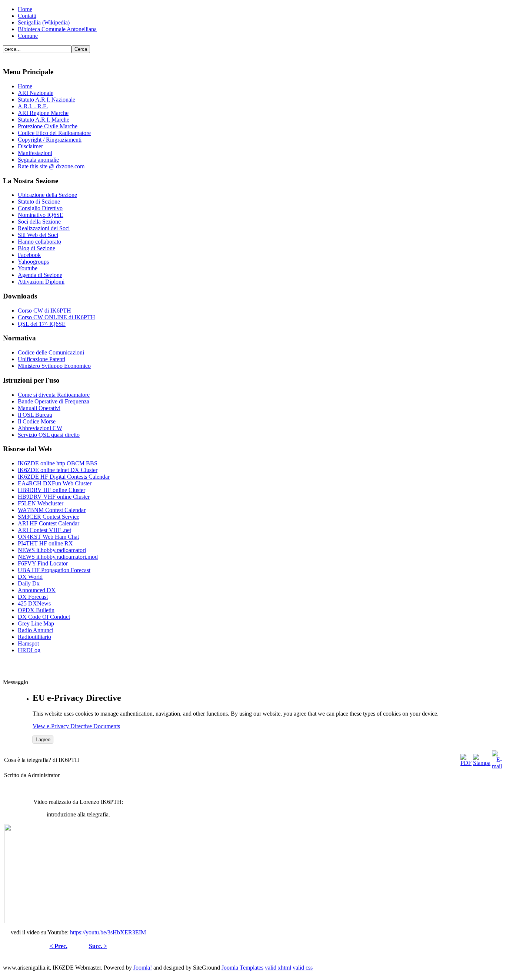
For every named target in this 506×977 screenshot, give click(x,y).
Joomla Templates (242, 967)
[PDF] (466, 763)
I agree (43, 739)
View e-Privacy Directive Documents (76, 726)
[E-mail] (497, 766)
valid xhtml (278, 967)
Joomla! (142, 967)
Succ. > (98, 946)
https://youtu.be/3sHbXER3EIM (108, 932)
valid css (303, 967)
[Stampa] (481, 763)
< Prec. (58, 946)
